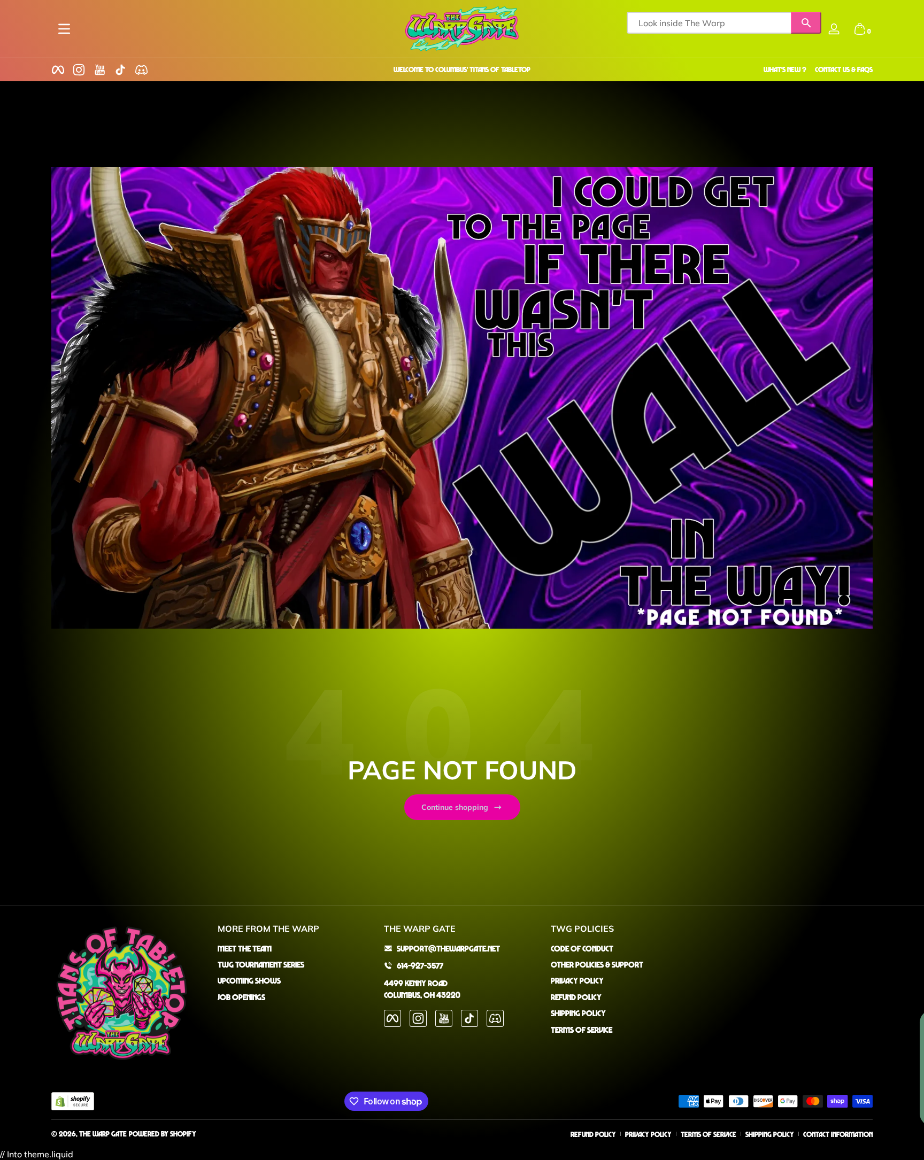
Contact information (838, 1134)
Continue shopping (454, 807)
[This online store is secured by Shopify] (72, 1101)
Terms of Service (581, 1029)
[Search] (806, 23)
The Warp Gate (103, 1133)
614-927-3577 (420, 965)
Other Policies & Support (597, 964)
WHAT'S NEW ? (785, 69)
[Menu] (64, 29)
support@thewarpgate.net (448, 948)
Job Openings (241, 997)
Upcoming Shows (249, 980)
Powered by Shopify (162, 1133)
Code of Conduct (582, 948)
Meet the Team (245, 948)
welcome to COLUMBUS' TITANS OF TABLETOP (462, 69)
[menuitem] (295, 948)
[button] (860, 29)
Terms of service (708, 1134)
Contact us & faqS (844, 69)
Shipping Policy (578, 1013)
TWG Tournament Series (261, 964)
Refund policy (593, 1134)
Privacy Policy (577, 980)
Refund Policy (576, 997)
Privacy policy (648, 1134)
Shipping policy (769, 1134)
